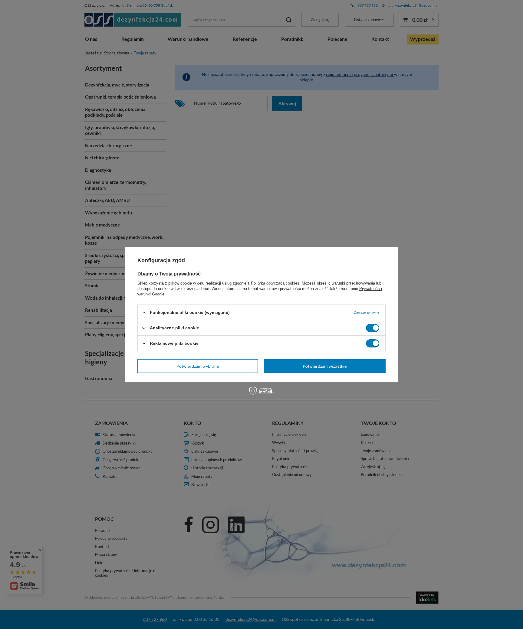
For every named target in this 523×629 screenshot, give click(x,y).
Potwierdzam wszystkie (325, 365)
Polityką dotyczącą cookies (275, 283)
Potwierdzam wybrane (197, 365)
